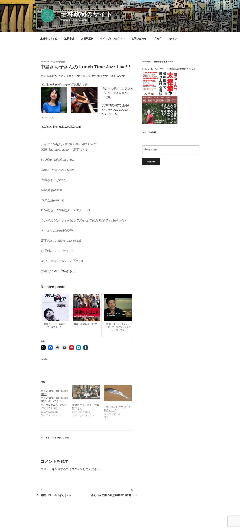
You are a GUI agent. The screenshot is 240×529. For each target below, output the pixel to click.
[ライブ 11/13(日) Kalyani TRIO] (56, 401)
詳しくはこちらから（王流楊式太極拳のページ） (169, 68)
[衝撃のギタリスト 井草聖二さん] (86, 392)
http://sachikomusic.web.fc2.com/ (61, 126)
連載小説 (69, 38)
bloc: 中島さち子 (63, 271)
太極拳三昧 (87, 38)
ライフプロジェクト (111, 38)
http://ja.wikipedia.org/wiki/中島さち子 (64, 84)
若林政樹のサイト (86, 14)
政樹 (63, 62)
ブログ (157, 38)
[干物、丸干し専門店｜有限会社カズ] (118, 393)
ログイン (172, 38)
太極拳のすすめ (48, 38)
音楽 (67, 438)
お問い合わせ (139, 38)
